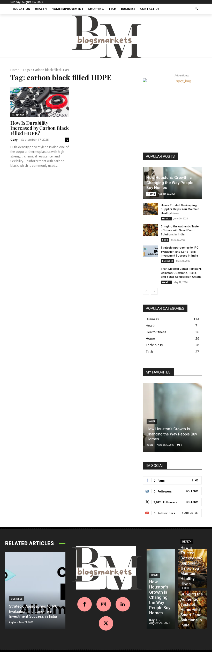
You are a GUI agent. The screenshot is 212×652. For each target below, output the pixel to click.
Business (18, 115)
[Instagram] (103, 604)
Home (14, 70)
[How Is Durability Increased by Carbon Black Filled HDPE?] (39, 102)
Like (195, 480)
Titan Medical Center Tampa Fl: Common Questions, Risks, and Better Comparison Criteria (181, 273)
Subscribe (190, 513)
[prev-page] (146, 291)
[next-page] (154, 291)
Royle (150, 445)
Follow (192, 491)
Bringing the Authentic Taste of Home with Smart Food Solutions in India (180, 230)
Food (165, 239)
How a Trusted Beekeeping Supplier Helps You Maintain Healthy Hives (180, 209)
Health (166, 218)
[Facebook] (84, 604)
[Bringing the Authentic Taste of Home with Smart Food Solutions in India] (150, 230)
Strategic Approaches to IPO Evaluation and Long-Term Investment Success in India (180, 251)
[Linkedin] (123, 604)
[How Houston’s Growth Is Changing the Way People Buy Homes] (172, 417)
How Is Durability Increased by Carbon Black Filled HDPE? (39, 128)
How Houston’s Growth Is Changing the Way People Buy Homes (169, 182)
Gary (14, 139)
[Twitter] (106, 623)
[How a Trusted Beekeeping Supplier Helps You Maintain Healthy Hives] (150, 209)
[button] (196, 9)
